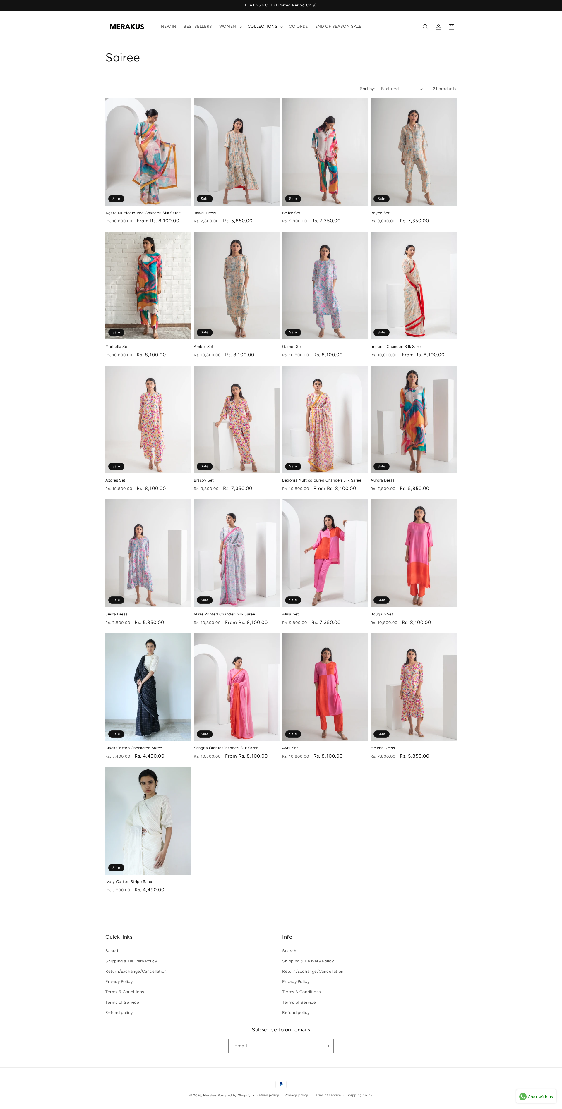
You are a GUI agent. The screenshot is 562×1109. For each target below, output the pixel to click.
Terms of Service (122, 1002)
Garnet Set (292, 346)
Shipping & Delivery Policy (131, 961)
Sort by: (367, 88)
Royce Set (380, 213)
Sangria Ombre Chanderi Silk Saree (226, 748)
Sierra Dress (116, 614)
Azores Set (115, 480)
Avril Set (290, 748)
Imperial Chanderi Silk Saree (397, 346)
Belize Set (291, 213)
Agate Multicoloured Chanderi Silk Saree (143, 213)
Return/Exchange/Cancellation (136, 971)
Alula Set (290, 614)
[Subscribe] (327, 1046)
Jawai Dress (205, 213)
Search (112, 950)
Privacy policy (296, 1095)
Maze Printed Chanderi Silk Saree (224, 614)
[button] (230, 26)
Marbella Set (117, 346)
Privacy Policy (119, 981)
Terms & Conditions (124, 991)
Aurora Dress (382, 480)
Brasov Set (204, 480)
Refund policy (119, 1012)
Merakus (210, 1095)
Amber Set (203, 346)
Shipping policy (360, 1095)
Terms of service (327, 1095)
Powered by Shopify (234, 1095)
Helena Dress (383, 748)
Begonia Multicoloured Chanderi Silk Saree (321, 480)
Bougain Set (382, 614)
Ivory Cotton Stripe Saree (129, 881)
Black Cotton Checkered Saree (133, 748)
